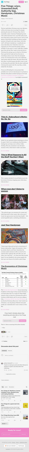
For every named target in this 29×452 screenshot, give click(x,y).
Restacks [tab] (10, 350)
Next (24, 341)
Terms (17, 442)
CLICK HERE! (5, 151)
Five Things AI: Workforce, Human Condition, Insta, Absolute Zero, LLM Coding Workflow (10, 392)
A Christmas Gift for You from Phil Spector (15, 299)
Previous (5, 341)
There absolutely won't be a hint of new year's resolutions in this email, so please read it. (10, 408)
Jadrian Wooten (7, 363)
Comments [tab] (4, 350)
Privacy (13, 442)
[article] (14, 395)
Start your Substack (11, 445)
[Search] (26, 387)
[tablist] (7, 350)
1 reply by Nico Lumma (11, 374)
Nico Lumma (8, 398)
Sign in (26, 1)
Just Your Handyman (10, 225)
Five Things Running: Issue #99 (10, 415)
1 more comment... (5, 380)
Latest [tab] (6, 387)
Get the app (21, 445)
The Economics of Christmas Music (14, 267)
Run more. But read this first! (8, 417)
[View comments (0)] (9, 400)
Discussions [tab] (11, 387)
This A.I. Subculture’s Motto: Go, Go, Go (14, 118)
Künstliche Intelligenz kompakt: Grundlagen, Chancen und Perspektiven (12, 76)
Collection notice (23, 442)
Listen (26, 21)
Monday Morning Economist (10, 290)
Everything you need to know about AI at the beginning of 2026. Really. (10, 396)
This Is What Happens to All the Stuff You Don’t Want (13, 156)
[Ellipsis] (27, 363)
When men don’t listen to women (12, 190)
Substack (8, 449)
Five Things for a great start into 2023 (10, 404)
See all (3, 423)
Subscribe (21, 1)
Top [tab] (2, 387)
